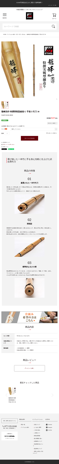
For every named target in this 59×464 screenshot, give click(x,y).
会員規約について (38, 441)
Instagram (50, 427)
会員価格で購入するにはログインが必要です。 (13, 126)
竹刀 (17, 34)
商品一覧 (23, 424)
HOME (4, 34)
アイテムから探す (11, 34)
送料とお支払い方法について (38, 452)
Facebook (50, 424)
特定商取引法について (38, 445)
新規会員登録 (37, 435)
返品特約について (6, 142)
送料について (5, 146)
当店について (37, 424)
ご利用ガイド (37, 433)
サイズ (4, 129)
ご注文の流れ (37, 430)
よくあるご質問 (37, 427)
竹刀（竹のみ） (22, 34)
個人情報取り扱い (38, 438)
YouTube (50, 430)
